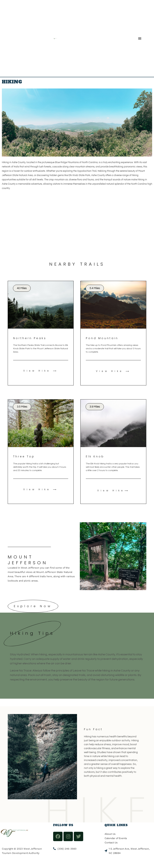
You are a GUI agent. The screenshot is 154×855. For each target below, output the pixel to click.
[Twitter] (78, 836)
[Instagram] (68, 836)
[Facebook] (58, 836)
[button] (139, 38)
